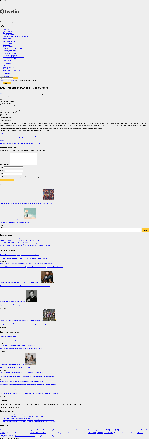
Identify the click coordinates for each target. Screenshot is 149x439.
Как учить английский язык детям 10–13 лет (14, 242)
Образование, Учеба (9, 53)
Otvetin (9, 11)
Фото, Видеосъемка (9, 69)
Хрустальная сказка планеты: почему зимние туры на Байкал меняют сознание (25, 244)
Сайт (1, 174)
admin (1, 92)
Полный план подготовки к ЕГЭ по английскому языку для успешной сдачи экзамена (23, 390)
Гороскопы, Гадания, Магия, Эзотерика (15, 36)
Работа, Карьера (8, 60)
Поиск (1, 227)
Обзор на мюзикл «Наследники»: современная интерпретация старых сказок (21, 320)
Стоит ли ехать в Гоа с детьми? (10, 239)
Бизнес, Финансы (8, 31)
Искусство (6, 45)
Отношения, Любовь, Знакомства (13, 57)
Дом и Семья (7, 38)
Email (2, 170)
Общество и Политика (10, 55)
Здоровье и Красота (9, 41)
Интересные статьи (9, 43)
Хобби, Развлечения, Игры (11, 70)
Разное (5, 62)
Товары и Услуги (8, 67)
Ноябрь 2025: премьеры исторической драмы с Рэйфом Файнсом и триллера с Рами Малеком (26, 263)
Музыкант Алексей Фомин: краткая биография (12, 301)
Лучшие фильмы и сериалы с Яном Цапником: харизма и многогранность (20, 282)
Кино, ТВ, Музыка (8, 46)
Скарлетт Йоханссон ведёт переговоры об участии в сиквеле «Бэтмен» (19, 255)
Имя (2, 167)
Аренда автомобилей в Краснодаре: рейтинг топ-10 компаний (20, 240)
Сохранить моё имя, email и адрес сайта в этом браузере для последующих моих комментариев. (32, 177)
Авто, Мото (6, 29)
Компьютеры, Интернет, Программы (14, 48)
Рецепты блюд (7, 64)
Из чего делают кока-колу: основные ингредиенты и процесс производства (21, 200)
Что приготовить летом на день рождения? (12, 219)
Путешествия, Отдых (9, 58)
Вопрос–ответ (7, 33)
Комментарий (5, 164)
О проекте (6, 73)
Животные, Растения (9, 40)
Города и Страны (8, 35)
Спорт (5, 65)
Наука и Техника (8, 52)
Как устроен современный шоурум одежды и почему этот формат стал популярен (26, 245)
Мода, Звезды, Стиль (9, 50)
